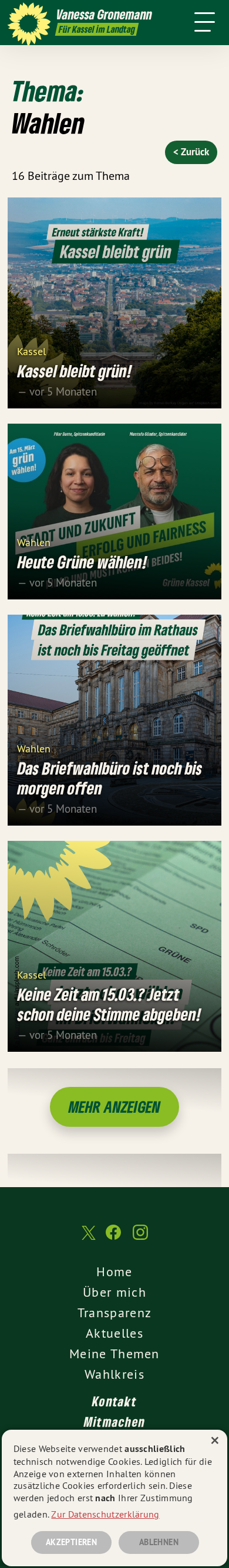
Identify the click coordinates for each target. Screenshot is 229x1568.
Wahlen (33, 542)
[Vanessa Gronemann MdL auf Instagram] (140, 1238)
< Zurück (191, 151)
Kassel (31, 351)
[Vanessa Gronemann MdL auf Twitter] (87, 1238)
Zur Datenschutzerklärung (105, 1514)
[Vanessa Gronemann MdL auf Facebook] (113, 1238)
